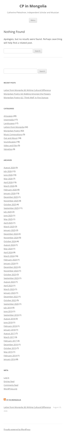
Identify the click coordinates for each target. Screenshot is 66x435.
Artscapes (8, 116)
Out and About (10, 138)
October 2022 (10, 300)
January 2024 (9, 263)
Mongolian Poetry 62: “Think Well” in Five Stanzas (26, 97)
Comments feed (11, 385)
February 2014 (10, 355)
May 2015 (8, 352)
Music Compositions (13, 134)
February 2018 (10, 326)
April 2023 (8, 285)
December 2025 (11, 197)
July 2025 (8, 211)
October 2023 (10, 274)
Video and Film (10, 145)
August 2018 (9, 318)
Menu (33, 20)
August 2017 (9, 333)
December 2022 (11, 296)
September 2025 (11, 208)
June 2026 (8, 175)
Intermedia (9, 119)
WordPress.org (10, 388)
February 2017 (10, 340)
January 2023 (9, 293)
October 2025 (10, 204)
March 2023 (9, 289)
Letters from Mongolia (14, 127)
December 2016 (11, 344)
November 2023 (11, 270)
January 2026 (9, 193)
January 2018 (9, 329)
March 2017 (9, 337)
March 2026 (9, 186)
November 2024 (11, 237)
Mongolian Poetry (12, 130)
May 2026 (8, 178)
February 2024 (10, 259)
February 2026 (10, 189)
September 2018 (11, 315)
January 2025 (9, 230)
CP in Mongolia (33, 6)
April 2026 (8, 182)
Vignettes (8, 149)
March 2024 (9, 256)
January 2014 (9, 359)
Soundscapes (10, 141)
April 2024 (8, 252)
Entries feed (9, 381)
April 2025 (8, 222)
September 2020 (11, 304)
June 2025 (8, 215)
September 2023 (11, 278)
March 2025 (9, 226)
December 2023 (11, 267)
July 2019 (8, 307)
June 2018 (8, 322)
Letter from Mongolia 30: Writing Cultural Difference (27, 90)
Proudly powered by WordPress (17, 429)
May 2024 (8, 248)
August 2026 (9, 167)
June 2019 (8, 311)
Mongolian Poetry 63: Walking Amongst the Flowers (27, 93)
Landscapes (9, 123)
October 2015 (10, 348)
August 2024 (9, 245)
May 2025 (8, 219)
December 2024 (11, 234)
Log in (6, 377)
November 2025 (11, 200)
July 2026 (8, 171)
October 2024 (10, 241)
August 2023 (9, 281)
